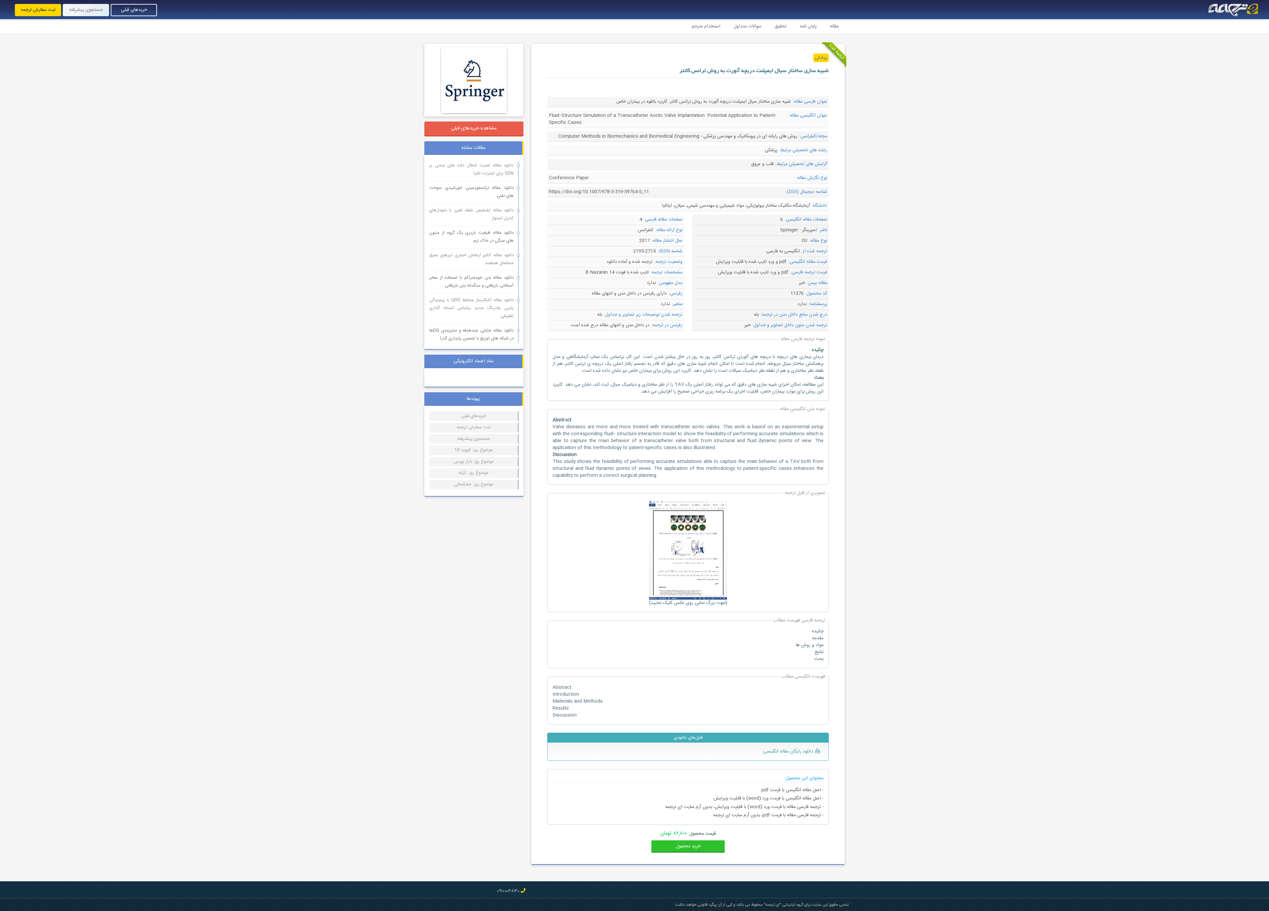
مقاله (834, 26)
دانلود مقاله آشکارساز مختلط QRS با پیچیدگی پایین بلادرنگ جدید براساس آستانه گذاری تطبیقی (471, 308)
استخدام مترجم (706, 26)
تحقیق (781, 26)
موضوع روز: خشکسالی (473, 484)
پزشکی (821, 57)
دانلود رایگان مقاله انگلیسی (788, 751)
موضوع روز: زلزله (473, 472)
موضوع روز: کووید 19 (473, 450)
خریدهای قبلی (134, 10)
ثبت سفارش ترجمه (38, 10)
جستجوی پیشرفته (86, 10)
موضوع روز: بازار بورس (474, 461)
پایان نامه (808, 26)
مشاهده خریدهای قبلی (474, 128)
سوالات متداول (747, 26)
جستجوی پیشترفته (473, 438)
